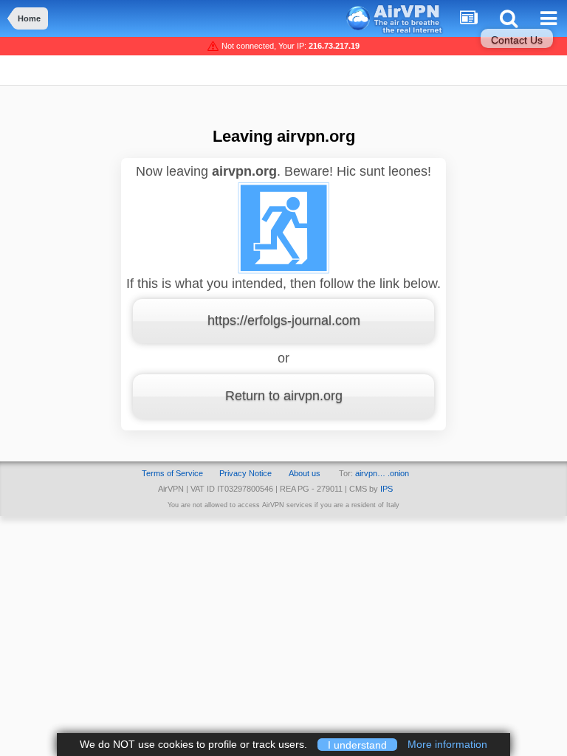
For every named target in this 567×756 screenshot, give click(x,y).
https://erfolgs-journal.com (283, 320)
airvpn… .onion (382, 473)
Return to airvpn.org (284, 395)
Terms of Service (172, 473)
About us (304, 473)
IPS (386, 488)
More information (447, 744)
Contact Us (517, 40)
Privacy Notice (245, 473)
